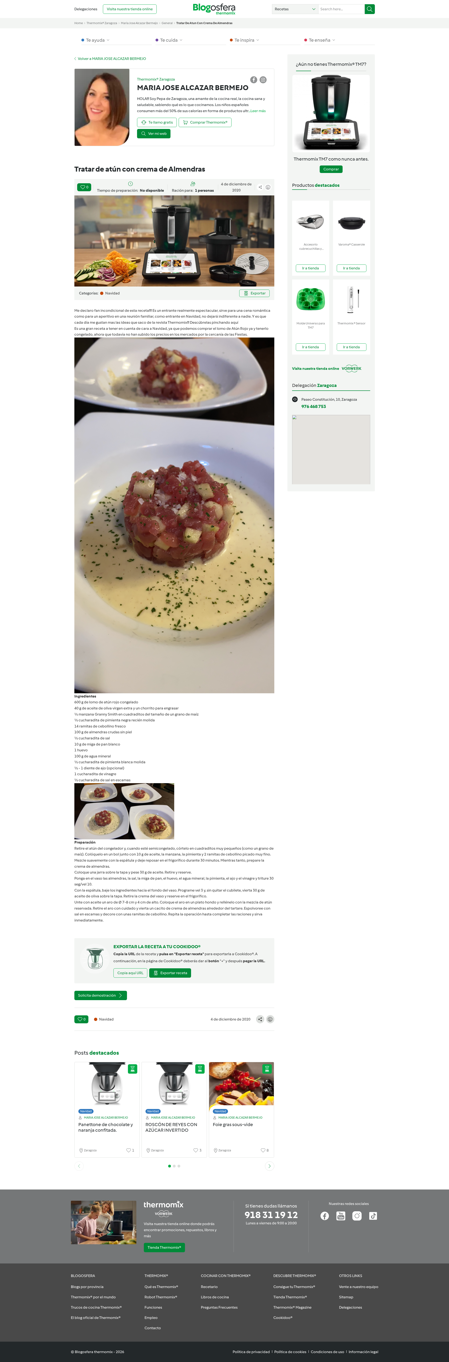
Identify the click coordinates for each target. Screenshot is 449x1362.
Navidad (86, 1111)
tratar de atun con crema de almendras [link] (204, 23)
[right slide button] (269, 1166)
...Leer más (257, 111)
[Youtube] (341, 1216)
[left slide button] (79, 1166)
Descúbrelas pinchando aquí (214, 322)
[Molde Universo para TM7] (311, 299)
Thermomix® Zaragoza (102, 23)
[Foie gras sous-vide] (241, 1089)
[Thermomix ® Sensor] (351, 299)
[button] (295, 9)
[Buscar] (370, 9)
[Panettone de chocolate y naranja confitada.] (107, 1089)
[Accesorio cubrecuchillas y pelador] (311, 220)
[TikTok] (373, 1216)
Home (78, 23)
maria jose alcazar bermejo (139, 23)
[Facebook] (324, 1216)
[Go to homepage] (214, 9)
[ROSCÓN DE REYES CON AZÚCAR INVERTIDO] (174, 1089)
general (167, 23)
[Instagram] (357, 1216)
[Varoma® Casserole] (351, 220)
